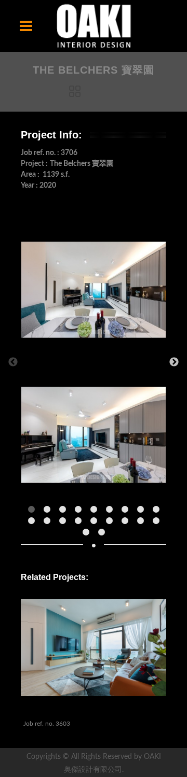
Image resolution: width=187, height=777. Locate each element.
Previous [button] (13, 362)
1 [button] (34, 512)
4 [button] (80, 512)
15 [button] (111, 523)
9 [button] (158, 512)
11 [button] (49, 523)
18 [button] (158, 523)
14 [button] (96, 523)
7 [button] (127, 512)
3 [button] (65, 512)
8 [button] (143, 512)
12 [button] (65, 523)
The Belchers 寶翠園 (63, 711)
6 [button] (111, 512)
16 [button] (127, 523)
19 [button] (88, 535)
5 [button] (96, 512)
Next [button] (174, 362)
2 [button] (49, 512)
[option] (93, 362)
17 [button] (143, 523)
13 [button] (80, 523)
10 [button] (34, 523)
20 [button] (104, 535)
